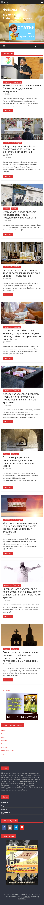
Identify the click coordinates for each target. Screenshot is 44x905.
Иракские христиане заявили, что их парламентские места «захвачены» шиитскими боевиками (20, 527)
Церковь (17, 267)
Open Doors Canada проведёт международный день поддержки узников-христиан (20, 214)
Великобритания (7, 750)
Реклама (4, 809)
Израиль (4, 747)
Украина (4, 734)
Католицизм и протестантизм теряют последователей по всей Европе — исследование (21, 272)
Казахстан (5, 744)
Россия (3, 737)
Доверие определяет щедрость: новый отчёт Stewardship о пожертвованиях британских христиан (21, 398)
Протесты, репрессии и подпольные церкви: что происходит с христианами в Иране (19, 461)
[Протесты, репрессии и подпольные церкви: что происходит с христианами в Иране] (22, 430)
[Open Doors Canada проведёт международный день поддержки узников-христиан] (22, 185)
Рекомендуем (16, 82)
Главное (6, 209)
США (3, 730)
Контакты (4, 802)
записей (5, 813)
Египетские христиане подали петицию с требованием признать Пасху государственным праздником (20, 656)
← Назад (6, 690)
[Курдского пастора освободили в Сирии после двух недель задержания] (22, 58)
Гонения (7, 82)
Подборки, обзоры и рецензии (17, 18)
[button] (6, 2)
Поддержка (5, 806)
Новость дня (8, 267)
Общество (15, 454)
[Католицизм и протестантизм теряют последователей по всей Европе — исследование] (22, 243)
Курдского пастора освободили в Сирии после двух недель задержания (22, 88)
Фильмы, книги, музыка (16, 12)
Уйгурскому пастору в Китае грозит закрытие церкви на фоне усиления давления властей (19, 150)
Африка (4, 754)
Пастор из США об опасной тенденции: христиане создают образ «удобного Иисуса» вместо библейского (22, 335)
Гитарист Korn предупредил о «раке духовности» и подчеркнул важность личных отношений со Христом (22, 593)
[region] (22, 23)
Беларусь (4, 740)
